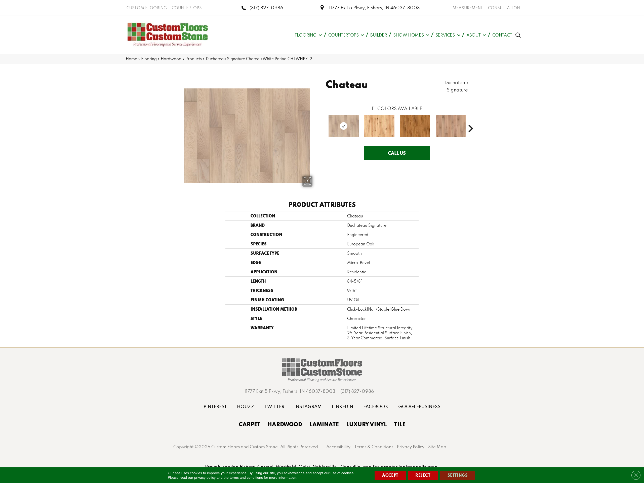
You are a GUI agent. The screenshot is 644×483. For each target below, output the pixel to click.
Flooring (149, 58)
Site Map (437, 446)
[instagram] (308, 406)
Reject (422, 475)
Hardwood (171, 58)
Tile (400, 424)
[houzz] (245, 406)
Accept (390, 475)
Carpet (249, 424)
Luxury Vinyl (366, 424)
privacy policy (205, 477)
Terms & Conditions (373, 446)
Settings (458, 475)
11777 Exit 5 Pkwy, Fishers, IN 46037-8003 (374, 8)
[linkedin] (342, 406)
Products (193, 58)
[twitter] (274, 406)
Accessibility (338, 446)
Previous (323, 120)
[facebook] (375, 406)
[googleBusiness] (419, 406)
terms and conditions (246, 477)
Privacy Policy (410, 446)
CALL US (397, 153)
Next (470, 120)
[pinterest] (215, 406)
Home (131, 58)
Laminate (324, 424)
